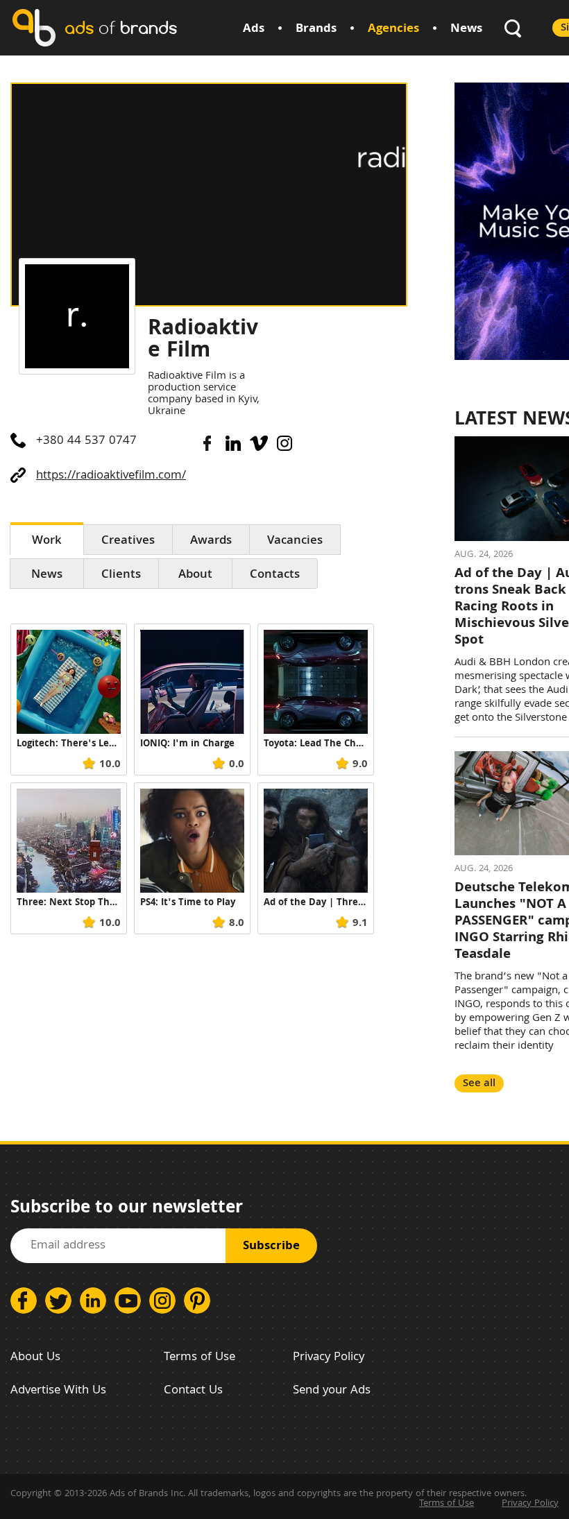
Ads (253, 29)
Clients (121, 575)
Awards (211, 541)
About (195, 575)
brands (121, 27)
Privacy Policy (328, 1358)
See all (479, 1083)
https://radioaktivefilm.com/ (111, 476)
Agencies (393, 29)
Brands (316, 29)
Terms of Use (199, 1358)
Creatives (128, 541)
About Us (35, 1358)
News (466, 29)
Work (47, 541)
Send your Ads (332, 1391)
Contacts (275, 575)
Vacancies (295, 541)
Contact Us (193, 1391)
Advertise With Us (58, 1391)
